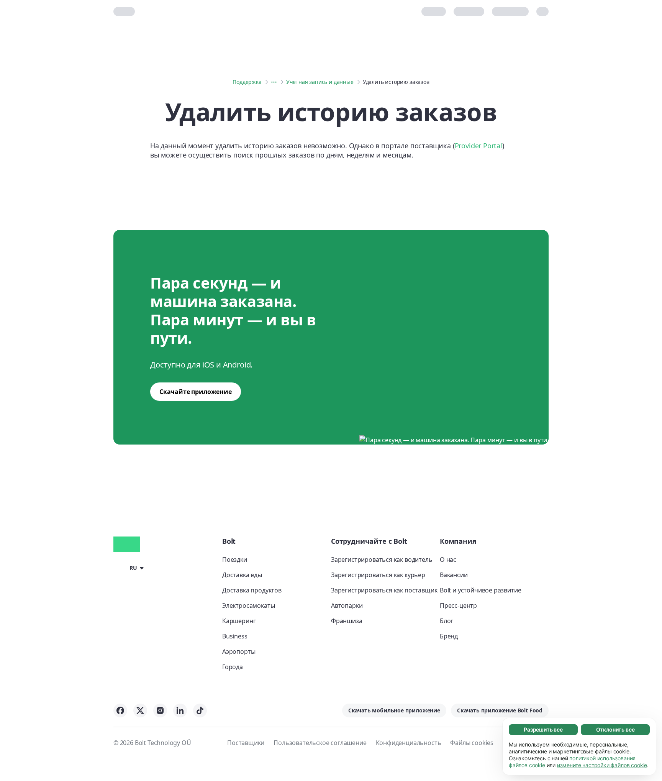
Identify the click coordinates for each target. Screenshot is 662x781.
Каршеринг (239, 621)
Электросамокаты (248, 605)
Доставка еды (242, 575)
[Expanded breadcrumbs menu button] (274, 82)
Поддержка (247, 81)
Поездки (234, 559)
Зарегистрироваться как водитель (382, 559)
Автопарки (346, 605)
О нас (448, 559)
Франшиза (346, 621)
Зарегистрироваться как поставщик (384, 590)
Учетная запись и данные (320, 81)
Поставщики (245, 742)
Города (232, 667)
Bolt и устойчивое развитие (480, 590)
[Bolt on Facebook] (120, 710)
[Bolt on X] (140, 710)
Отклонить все (615, 729)
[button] (129, 568)
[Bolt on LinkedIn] (180, 710)
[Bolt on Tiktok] (200, 710)
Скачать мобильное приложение (394, 710)
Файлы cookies (471, 742)
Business (234, 636)
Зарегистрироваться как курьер (378, 575)
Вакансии (454, 575)
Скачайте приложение (195, 391)
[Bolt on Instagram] (160, 710)
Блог (446, 621)
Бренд (449, 636)
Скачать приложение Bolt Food (499, 710)
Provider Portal (478, 145)
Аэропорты (238, 651)
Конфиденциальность (408, 742)
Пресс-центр (458, 605)
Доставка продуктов (252, 590)
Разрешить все (543, 729)
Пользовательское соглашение (320, 742)
